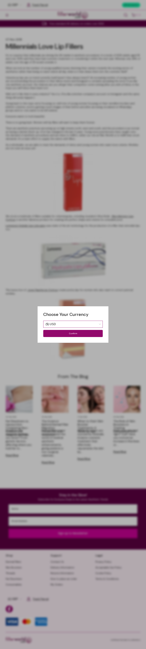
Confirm (73, 333)
